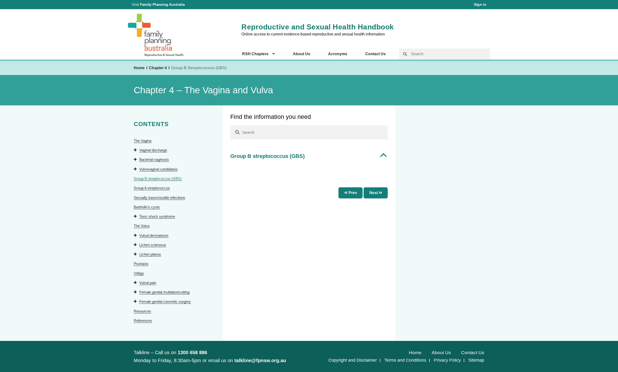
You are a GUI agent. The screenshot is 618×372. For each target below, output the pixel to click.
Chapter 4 (158, 68)
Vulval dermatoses (154, 235)
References (143, 320)
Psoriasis (141, 264)
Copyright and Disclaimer (352, 360)
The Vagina (142, 141)
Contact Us (375, 54)
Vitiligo (139, 273)
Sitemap (476, 360)
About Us (301, 54)
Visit (158, 4)
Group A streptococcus (152, 188)
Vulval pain (147, 283)
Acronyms (337, 54)
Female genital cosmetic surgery (165, 301)
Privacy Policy (447, 360)
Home (139, 68)
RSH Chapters (255, 54)
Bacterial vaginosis (154, 159)
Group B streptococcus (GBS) (158, 178)
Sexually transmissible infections (159, 198)
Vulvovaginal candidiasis (158, 169)
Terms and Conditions (405, 360)
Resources (142, 311)
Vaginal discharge (153, 150)
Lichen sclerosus (152, 245)
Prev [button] (352, 193)
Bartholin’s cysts (147, 207)
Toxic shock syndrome (157, 216)
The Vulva (141, 226)
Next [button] (374, 193)
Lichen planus (150, 254)
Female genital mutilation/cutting (164, 292)
